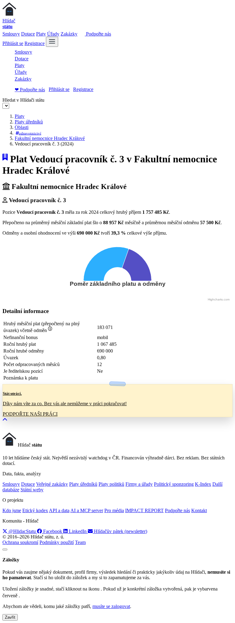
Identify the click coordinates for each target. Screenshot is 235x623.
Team (80, 542)
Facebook (52, 531)
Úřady (53, 33)
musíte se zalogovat (111, 606)
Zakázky (69, 33)
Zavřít (10, 617)
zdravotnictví (30, 133)
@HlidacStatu (22, 531)
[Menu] (52, 42)
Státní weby (32, 489)
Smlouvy (11, 33)
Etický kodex (35, 510)
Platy (41, 33)
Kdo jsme (11, 510)
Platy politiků (111, 484)
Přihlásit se (12, 43)
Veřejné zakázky (52, 484)
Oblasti (21, 127)
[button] (4, 419)
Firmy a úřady (139, 484)
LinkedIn (78, 531)
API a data (59, 510)
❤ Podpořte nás (30, 89)
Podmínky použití (56, 542)
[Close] (4, 549)
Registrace (34, 43)
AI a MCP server (86, 510)
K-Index (203, 484)
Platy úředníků (29, 121)
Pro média (114, 510)
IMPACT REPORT (144, 510)
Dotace (28, 33)
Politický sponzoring (174, 484)
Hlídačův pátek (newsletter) (120, 531)
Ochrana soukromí (20, 542)
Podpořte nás (98, 33)
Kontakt (199, 510)
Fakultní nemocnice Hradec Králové (50, 138)
